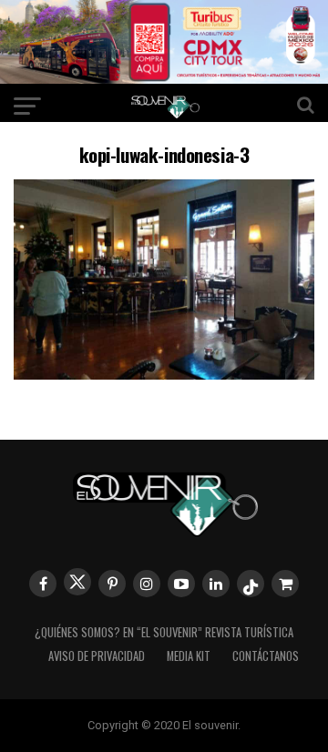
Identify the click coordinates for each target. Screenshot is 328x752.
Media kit (188, 656)
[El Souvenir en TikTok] (250, 583)
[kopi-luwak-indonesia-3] (164, 373)
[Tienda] (285, 583)
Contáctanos (265, 656)
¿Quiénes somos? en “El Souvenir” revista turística (164, 632)
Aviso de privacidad (96, 656)
